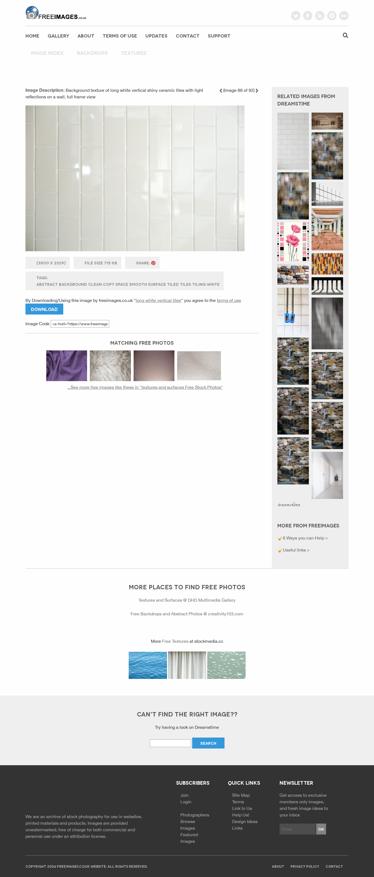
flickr (344, 15)
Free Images (55, 794)
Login (185, 801)
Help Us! (240, 814)
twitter (295, 15)
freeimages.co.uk (55, 12)
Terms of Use (120, 35)
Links (237, 827)
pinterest (331, 15)
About (85, 35)
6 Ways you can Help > (305, 537)
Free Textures (175, 641)
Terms (238, 801)
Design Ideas (245, 821)
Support (219, 35)
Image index (47, 53)
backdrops (92, 53)
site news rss (127, 794)
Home (32, 35)
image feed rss (137, 794)
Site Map (241, 795)
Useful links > (296, 549)
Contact (188, 35)
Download (44, 309)
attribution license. (88, 836)
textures (133, 53)
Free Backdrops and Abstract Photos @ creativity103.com (187, 613)
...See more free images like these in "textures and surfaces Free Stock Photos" (145, 387)
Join (184, 795)
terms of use (229, 300)
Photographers (194, 814)
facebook (307, 15)
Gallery (58, 35)
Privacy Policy (304, 866)
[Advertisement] (141, 446)
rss (319, 15)
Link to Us (242, 808)
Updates (156, 35)
